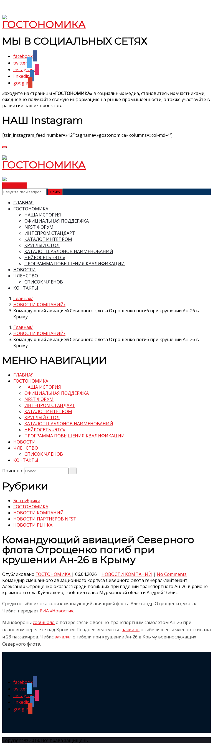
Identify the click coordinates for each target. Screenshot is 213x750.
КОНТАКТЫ (25, 288)
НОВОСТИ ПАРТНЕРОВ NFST (44, 519)
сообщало (44, 622)
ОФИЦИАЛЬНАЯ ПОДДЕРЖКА (56, 221)
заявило (131, 630)
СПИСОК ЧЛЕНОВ (43, 282)
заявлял (63, 637)
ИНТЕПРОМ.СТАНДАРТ (49, 233)
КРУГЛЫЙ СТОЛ (42, 245)
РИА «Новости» (56, 611)
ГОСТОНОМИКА (30, 209)
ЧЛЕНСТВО (25, 276)
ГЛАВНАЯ (23, 203)
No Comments (172, 574)
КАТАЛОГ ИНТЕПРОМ (48, 239)
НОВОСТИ (24, 270)
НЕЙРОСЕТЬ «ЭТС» (44, 257)
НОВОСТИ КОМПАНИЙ (38, 304)
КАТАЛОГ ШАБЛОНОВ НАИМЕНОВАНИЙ (68, 251)
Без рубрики (26, 501)
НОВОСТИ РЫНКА (32, 525)
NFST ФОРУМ (39, 227)
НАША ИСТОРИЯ (42, 215)
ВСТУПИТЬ (14, 185)
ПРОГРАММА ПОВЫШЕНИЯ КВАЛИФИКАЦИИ (74, 264)
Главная (22, 298)
